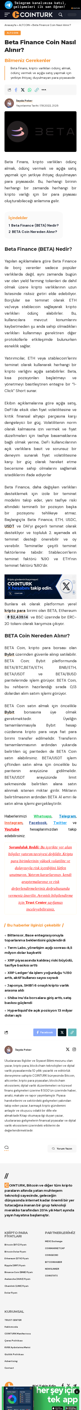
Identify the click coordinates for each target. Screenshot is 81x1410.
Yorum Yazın (64, 1148)
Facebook (38, 822)
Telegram (67, 816)
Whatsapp (43, 816)
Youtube (11, 829)
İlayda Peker (24, 100)
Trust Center (36, 902)
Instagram (13, 822)
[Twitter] (67, 1050)
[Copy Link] (37, 89)
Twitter (60, 822)
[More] (43, 89)
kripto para (14, 610)
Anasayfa (10, 25)
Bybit (9, 654)
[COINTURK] (32, 14)
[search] (60, 14)
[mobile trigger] (8, 14)
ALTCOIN (24, 25)
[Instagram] (74, 1050)
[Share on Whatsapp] (30, 89)
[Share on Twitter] (23, 89)
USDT (9, 526)
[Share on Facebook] (16, 89)
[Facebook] (62, 1385)
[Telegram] (74, 1385)
